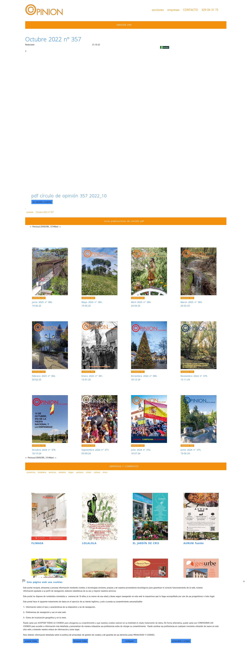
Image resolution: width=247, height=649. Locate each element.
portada (30, 212)
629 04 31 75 (210, 10)
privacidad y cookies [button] (181, 641)
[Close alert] (244, 581)
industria (62, 472)
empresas (173, 10)
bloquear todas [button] (80, 641)
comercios (31, 472)
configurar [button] (129, 641)
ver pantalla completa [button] (42, 202)
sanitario (79, 472)
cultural (97, 472)
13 (51, 226)
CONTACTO (190, 10)
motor (88, 472)
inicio (105, 472)
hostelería (42, 472)
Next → (57, 226)
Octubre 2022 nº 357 (45, 212)
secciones (158, 10)
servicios (52, 472)
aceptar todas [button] (31, 641)
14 (53, 226)
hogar (70, 472)
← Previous (34, 226)
